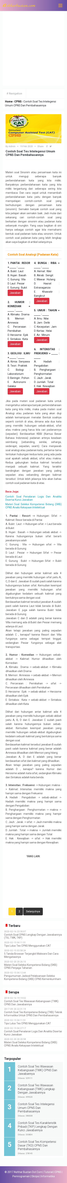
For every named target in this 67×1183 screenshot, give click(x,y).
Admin (12, 146)
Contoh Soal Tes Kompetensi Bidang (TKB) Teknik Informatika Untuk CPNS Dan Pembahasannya (33, 1014)
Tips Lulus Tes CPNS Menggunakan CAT (27, 945)
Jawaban (15, 292)
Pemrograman (21, 1176)
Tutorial (48, 1172)
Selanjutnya (33, 911)
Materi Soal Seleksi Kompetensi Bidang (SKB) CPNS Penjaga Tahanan (30, 966)
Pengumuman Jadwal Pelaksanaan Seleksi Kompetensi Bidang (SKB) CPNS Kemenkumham (32, 977)
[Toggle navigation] (60, 5)
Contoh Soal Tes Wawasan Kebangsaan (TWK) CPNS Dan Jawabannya (31, 1003)
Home (8, 101)
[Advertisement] (33, 46)
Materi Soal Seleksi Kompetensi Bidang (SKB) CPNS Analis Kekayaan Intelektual (33, 506)
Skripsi (35, 1176)
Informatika (48, 1176)
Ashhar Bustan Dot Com (28, 1172)
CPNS (18, 101)
